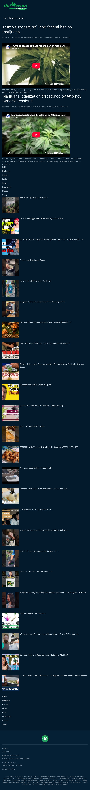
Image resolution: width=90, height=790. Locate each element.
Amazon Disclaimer (11, 755)
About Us (6, 752)
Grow (4, 183)
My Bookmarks (8, 769)
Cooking (5, 175)
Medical (5, 191)
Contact (6, 748)
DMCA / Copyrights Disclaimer (15, 759)
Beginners (6, 171)
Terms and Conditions (12, 765)
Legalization (52, 37)
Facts (4, 179)
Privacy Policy (8, 762)
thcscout (16, 37)
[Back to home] (15, 6)
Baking (4, 167)
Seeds (4, 195)
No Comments (64, 37)
